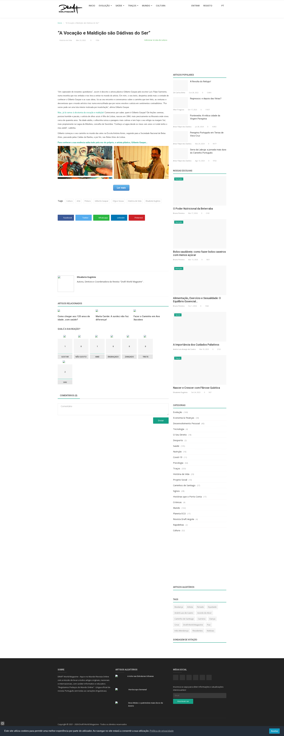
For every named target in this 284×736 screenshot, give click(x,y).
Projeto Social (180, 479)
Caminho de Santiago (184, 618)
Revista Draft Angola (183, 519)
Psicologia (178, 462)
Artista (190, 607)
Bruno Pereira (178, 213)
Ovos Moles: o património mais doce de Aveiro (145, 704)
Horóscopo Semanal (137, 689)
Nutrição (178, 179)
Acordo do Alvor (204, 613)
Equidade (212, 607)
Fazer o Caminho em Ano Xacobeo (147, 318)
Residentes (198, 630)
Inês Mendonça (181, 630)
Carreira (201, 618)
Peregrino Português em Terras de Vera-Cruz (207, 134)
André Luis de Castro (184, 613)
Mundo (146, 5)
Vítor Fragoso (178, 109)
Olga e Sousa (118, 201)
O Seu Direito (180, 434)
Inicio (92, 5)
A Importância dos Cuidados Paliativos (196, 344)
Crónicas (177, 502)
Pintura (88, 201)
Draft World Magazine (193, 624)
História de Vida (65, 40)
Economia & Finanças (183, 417)
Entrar (195, 5)
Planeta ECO (179, 513)
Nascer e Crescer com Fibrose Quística (196, 387)
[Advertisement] (113, 66)
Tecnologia (178, 428)
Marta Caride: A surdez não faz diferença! (112, 318)
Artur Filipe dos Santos (182, 127)
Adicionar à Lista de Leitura (155, 40)
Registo (207, 5)
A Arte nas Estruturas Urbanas (140, 676)
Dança (212, 618)
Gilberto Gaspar (101, 201)
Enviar (161, 420)
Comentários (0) (68, 395)
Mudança (179, 607)
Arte (78, 201)
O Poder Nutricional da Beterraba (193, 208)
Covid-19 (177, 457)
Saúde (119, 5)
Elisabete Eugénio (153, 201)
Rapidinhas (178, 524)
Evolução (104, 5)
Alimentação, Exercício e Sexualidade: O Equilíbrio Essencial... (197, 300)
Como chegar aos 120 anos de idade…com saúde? (74, 318)
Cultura (160, 5)
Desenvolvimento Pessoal (186, 423)
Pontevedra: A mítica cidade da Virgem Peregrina (205, 117)
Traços (132, 5)
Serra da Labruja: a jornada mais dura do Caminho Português (208, 151)
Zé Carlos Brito (179, 92)
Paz (208, 624)
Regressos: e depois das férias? (205, 98)
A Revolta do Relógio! (200, 81)
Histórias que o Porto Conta (187, 496)
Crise (177, 624)
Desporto (178, 440)
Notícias (210, 630)
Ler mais (121, 187)
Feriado (200, 607)
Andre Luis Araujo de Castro (184, 349)
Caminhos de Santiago (184, 485)
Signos (176, 490)
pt (223, 5)
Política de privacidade (162, 731)
